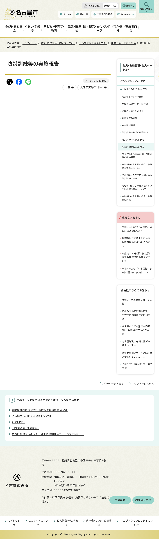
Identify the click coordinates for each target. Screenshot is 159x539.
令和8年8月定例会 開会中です (137, 366)
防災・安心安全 (14, 28)
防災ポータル (110, 6)
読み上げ (84, 14)
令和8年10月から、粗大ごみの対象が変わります (137, 229)
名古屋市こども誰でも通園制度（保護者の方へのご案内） (136, 330)
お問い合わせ (143, 500)
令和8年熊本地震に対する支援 (137, 302)
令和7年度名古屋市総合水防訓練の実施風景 (137, 155)
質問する (130, 6)
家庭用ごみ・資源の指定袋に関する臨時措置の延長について (137, 257)
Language (126, 14)
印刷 (67, 87)
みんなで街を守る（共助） (93, 43)
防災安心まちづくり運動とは (136, 133)
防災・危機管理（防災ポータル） (58, 43)
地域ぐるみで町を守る (123, 43)
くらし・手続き (32, 28)
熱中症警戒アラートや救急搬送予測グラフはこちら (137, 355)
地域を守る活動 (129, 118)
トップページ (30, 43)
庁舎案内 (120, 500)
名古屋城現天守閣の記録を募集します (136, 343)
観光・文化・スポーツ (99, 28)
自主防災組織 (128, 125)
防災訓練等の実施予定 (133, 140)
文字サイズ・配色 (104, 14)
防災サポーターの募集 (132, 97)
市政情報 (118, 28)
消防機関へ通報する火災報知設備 (32, 416)
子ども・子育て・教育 (54, 28)
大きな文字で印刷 (91, 87)
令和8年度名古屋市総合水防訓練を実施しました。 (137, 166)
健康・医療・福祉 (77, 28)
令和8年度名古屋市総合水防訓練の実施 (137, 198)
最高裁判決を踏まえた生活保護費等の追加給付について (136, 242)
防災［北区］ (18, 422)
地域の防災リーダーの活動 (135, 104)
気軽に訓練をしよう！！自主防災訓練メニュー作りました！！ (48, 434)
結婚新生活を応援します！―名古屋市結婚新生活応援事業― (137, 315)
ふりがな (67, 14)
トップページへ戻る (143, 384)
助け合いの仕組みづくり (133, 111)
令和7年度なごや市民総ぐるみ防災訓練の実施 (137, 177)
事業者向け (131, 28)
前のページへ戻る (114, 384)
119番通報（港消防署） (25, 428)
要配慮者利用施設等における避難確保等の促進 (40, 410)
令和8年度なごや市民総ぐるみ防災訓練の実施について (137, 187)
